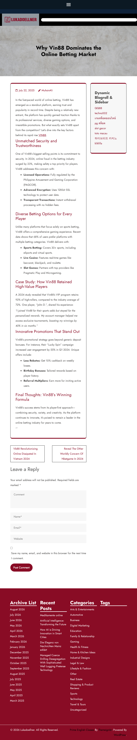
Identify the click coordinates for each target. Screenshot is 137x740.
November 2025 (19, 658)
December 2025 (19, 652)
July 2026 (15, 615)
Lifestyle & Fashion (80, 668)
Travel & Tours (78, 704)
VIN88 (42, 135)
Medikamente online (51, 615)
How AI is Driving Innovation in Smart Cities (51, 633)
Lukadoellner (27, 730)
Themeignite (105, 730)
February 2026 (18, 642)
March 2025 (17, 701)
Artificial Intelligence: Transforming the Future (53, 622)
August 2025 (17, 674)
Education (75, 631)
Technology (76, 699)
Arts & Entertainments (82, 609)
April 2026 (16, 631)
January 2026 (17, 647)
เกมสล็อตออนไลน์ (105, 118)
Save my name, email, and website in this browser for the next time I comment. (48, 555)
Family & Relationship (82, 636)
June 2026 (16, 620)
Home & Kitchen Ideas (82, 652)
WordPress (120, 735)
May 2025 (16, 690)
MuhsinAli (47, 90)
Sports (73, 694)
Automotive (76, 615)
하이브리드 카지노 (106, 138)
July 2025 (15, 679)
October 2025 (18, 663)
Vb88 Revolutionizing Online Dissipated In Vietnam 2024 (25, 454)
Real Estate (76, 679)
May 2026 (16, 625)
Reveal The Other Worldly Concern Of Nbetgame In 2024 (71, 454)
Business (74, 620)
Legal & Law (77, 663)
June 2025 (16, 684)
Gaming (74, 642)
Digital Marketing (79, 625)
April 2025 (16, 695)
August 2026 (17, 609)
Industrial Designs (80, 658)
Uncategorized (78, 710)
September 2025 (19, 668)
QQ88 (98, 108)
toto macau (101, 133)
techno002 (101, 113)
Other (73, 674)
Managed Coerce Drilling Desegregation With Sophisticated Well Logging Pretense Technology (52, 662)
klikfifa (98, 143)
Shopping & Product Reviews (81, 686)
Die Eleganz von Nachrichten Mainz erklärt (50, 646)
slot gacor (100, 128)
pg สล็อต (100, 123)
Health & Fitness (79, 647)
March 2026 (17, 636)
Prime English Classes (82, 730)
